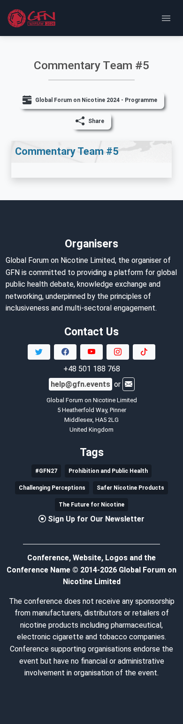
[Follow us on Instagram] (118, 352)
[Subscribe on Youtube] (91, 352)
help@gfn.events (80, 384)
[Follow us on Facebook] (65, 352)
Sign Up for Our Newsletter (96, 518)
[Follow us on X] (39, 352)
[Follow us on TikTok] (144, 352)
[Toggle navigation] (166, 18)
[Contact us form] (128, 384)
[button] (92, 121)
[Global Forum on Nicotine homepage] (33, 18)
